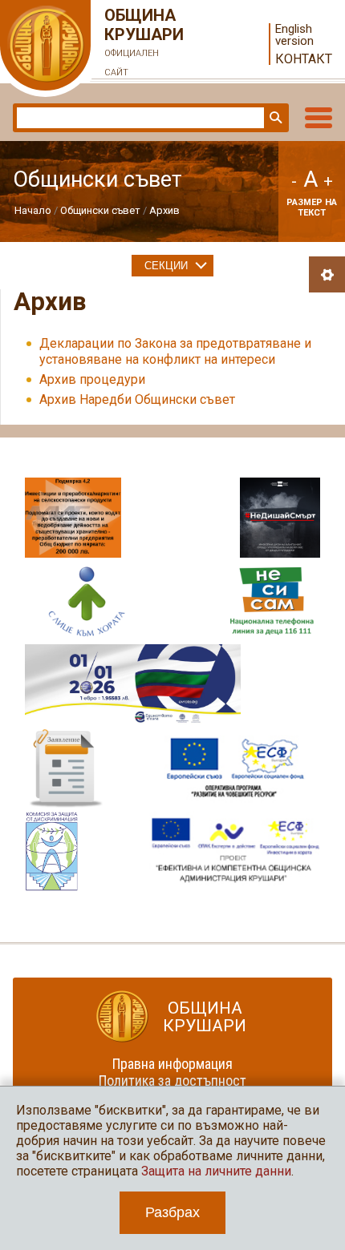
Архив (164, 210)
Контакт (303, 59)
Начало (32, 210)
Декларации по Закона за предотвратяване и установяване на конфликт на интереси (175, 351)
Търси (274, 117)
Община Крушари (144, 42)
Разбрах (172, 1212)
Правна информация (172, 1063)
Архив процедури (92, 379)
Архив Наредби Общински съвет (137, 399)
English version (294, 35)
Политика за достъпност (172, 1080)
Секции (166, 266)
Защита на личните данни (216, 1171)
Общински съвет (100, 210)
